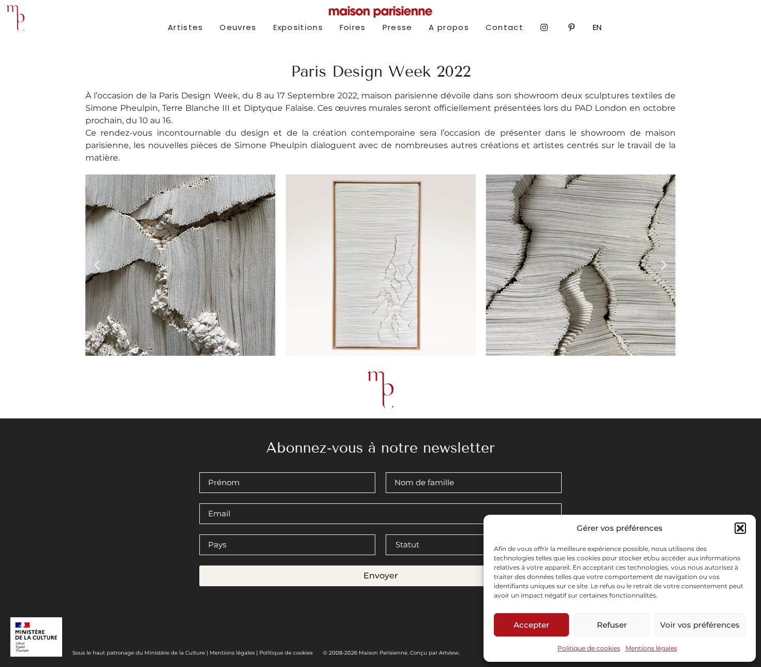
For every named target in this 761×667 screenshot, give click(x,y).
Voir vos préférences (700, 625)
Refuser (612, 625)
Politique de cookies (589, 648)
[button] (740, 528)
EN (597, 27)
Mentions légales (651, 648)
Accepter (531, 625)
